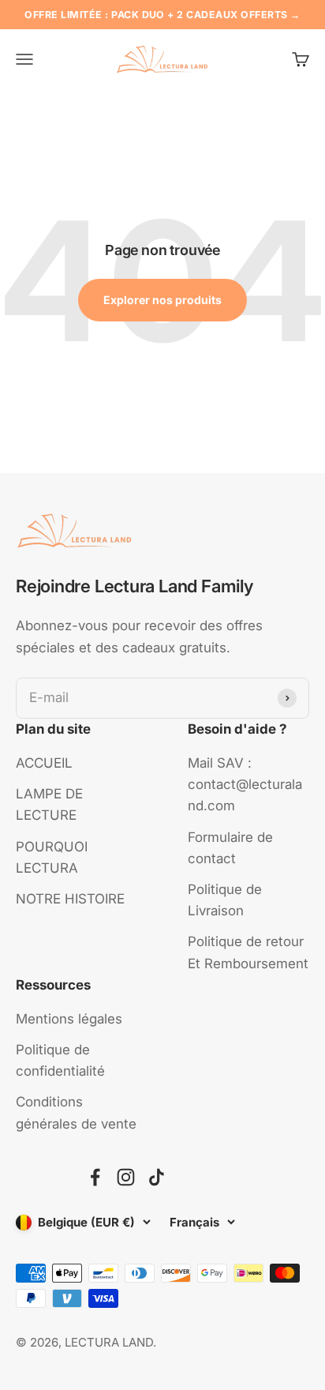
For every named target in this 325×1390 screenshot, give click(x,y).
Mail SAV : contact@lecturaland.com (245, 784)
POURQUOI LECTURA (52, 857)
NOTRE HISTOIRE (70, 899)
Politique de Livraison (225, 900)
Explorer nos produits (162, 299)
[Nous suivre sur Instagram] (125, 1177)
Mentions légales (69, 1019)
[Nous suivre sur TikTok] (156, 1177)
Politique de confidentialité (60, 1060)
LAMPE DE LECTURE (49, 804)
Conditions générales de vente (76, 1112)
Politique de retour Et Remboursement (248, 952)
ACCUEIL (44, 763)
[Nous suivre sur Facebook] (95, 1177)
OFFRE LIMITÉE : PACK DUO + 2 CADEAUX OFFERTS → (162, 15)
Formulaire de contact (230, 847)
